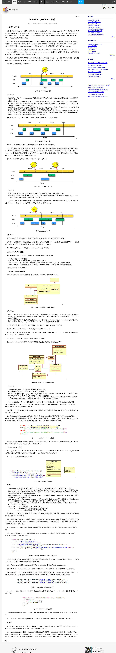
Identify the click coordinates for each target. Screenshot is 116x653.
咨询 (52, 2)
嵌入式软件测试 (92, 51)
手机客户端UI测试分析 (94, 32)
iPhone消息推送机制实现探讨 (95, 29)
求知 (9, 2)
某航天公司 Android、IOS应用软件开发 (98, 69)
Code (80, 2)
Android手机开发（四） (94, 27)
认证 (47, 2)
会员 (114, 2)
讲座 (62, 2)
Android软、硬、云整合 (94, 53)
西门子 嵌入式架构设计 (94, 76)
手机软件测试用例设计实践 (95, 31)
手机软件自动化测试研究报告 (95, 34)
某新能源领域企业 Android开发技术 (97, 67)
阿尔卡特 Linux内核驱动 (94, 72)
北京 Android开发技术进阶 (95, 65)
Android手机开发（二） (94, 23)
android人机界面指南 (93, 20)
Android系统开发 (92, 47)
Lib (25, 2)
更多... (112, 36)
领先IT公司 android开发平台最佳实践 (97, 63)
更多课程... (111, 55)
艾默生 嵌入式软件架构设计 (95, 74)
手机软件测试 (91, 49)
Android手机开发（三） (94, 25)
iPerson (36, 2)
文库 (19, 2)
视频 (29, 2)
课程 (42, 2)
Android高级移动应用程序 (95, 44)
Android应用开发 (92, 46)
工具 (57, 2)
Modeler (69, 2)
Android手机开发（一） (94, 22)
